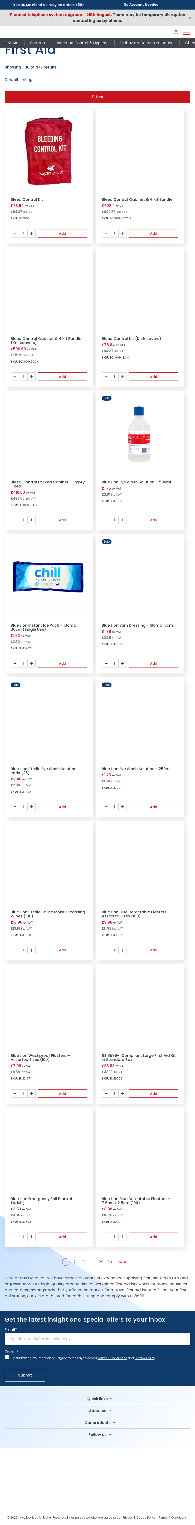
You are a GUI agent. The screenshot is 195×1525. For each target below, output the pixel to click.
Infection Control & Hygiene (83, 43)
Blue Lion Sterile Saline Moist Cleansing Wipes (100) (48, 914)
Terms (11, 1352)
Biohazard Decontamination (147, 43)
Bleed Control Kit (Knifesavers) (131, 338)
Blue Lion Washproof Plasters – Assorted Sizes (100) (40, 1057)
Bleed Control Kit (27, 199)
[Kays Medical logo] (40, 32)
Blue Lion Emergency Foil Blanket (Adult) (42, 1201)
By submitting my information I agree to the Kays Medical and (83, 1358)
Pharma (37, 43)
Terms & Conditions (112, 1358)
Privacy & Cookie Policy (139, 1517)
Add (62, 233)
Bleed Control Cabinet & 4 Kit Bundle (137, 199)
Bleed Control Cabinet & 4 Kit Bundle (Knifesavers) (46, 340)
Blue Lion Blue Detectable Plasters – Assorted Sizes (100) (136, 914)
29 (101, 1262)
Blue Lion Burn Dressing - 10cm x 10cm (137, 625)
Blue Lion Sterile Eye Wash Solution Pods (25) (44, 771)
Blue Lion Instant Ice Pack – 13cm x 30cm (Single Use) (43, 627)
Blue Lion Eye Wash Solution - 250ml (136, 769)
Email (11, 1330)
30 (109, 1262)
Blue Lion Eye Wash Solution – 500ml (136, 482)
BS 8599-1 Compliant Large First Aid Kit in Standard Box (139, 1057)
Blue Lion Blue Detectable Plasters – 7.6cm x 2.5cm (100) (136, 1201)
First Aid (11, 43)
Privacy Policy (145, 1358)
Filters (97, 97)
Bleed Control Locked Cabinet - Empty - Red (48, 484)
